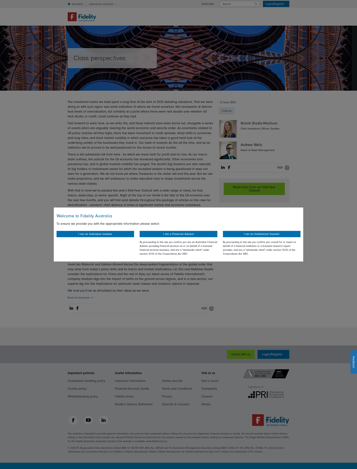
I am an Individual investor (95, 234)
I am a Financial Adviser (178, 234)
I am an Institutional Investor (261, 234)
